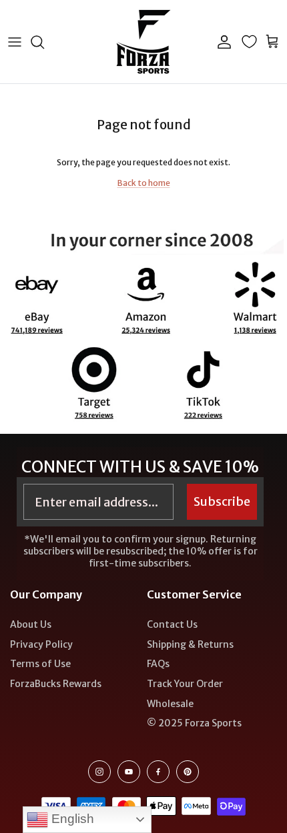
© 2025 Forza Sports (194, 723)
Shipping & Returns (190, 644)
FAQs (158, 664)
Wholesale (170, 704)
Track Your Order (185, 684)
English (71, 819)
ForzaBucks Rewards (55, 684)
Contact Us (172, 624)
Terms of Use (40, 664)
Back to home (143, 183)
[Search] (44, 42)
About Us (30, 624)
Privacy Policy (41, 644)
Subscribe (222, 501)
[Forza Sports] (144, 42)
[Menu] (14, 42)
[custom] (99, 771)
